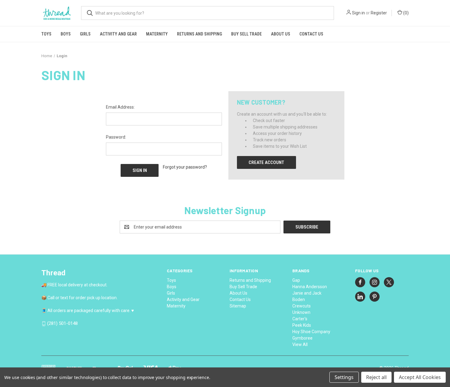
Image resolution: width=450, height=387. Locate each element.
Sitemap (238, 305)
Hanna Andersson (309, 286)
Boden (298, 299)
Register (379, 12)
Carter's (299, 318)
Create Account (266, 162)
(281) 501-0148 (62, 323)
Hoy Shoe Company (311, 331)
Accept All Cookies (420, 377)
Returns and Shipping (199, 34)
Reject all (376, 377)
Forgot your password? (185, 167)
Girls (85, 34)
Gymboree (302, 338)
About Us (280, 34)
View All (300, 344)
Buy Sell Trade (246, 34)
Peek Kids (301, 325)
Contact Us (311, 34)
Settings (344, 377)
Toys (46, 34)
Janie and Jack (306, 293)
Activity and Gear (118, 34)
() (405, 12)
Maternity (157, 34)
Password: (116, 137)
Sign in (358, 12)
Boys (66, 34)
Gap (296, 280)
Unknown (301, 312)
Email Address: (120, 107)
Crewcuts (301, 305)
